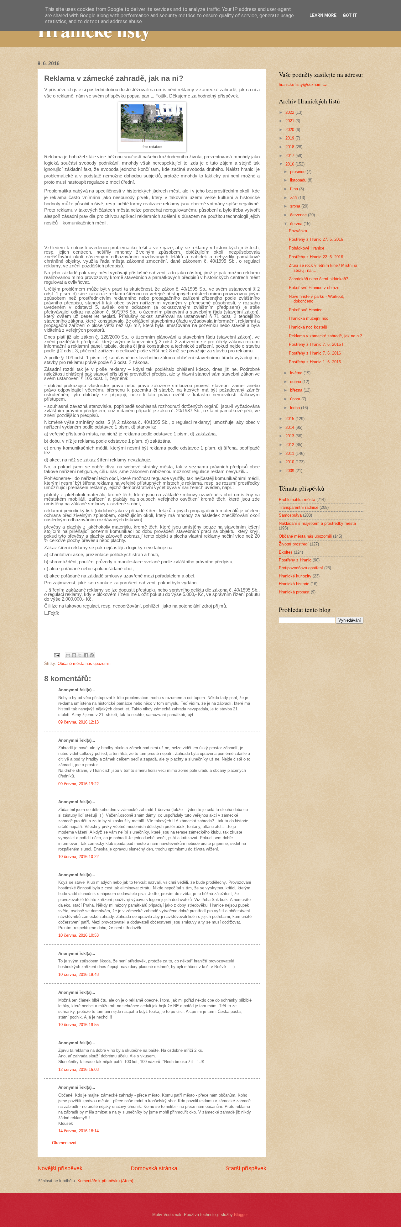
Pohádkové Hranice (306, 248)
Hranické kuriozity (295, 576)
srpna (295, 206)
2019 (290, 138)
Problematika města (297, 499)
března (297, 390)
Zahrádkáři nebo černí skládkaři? (318, 278)
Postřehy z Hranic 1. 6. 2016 (315, 362)
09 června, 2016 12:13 (78, 722)
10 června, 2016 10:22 (78, 856)
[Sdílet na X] (80, 655)
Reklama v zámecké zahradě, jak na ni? (325, 336)
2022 (290, 112)
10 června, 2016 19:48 (78, 974)
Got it (350, 15)
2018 (290, 147)
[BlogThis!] (74, 655)
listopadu (299, 180)
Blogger (240, 1214)
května (297, 373)
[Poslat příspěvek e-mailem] (56, 655)
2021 (290, 120)
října (294, 189)
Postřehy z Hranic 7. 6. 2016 (315, 353)
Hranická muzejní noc (308, 318)
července (299, 215)
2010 (290, 462)
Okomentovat (64, 1142)
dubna (296, 381)
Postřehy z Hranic (295, 560)
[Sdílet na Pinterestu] (92, 655)
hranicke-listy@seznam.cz (303, 84)
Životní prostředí (294, 544)
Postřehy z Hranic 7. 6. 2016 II (317, 344)
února (295, 399)
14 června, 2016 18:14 (78, 1131)
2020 (290, 129)
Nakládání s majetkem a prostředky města (317, 523)
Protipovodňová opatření (301, 568)
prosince (298, 171)
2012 (290, 444)
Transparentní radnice (298, 507)
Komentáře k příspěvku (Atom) (105, 1180)
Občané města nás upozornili (84, 663)
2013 (290, 436)
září (294, 197)
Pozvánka (298, 231)
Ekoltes (286, 552)
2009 (290, 470)
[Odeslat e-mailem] (68, 655)
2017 (290, 155)
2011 (290, 453)
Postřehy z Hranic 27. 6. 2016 (316, 239)
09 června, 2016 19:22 (78, 784)
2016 (290, 164)
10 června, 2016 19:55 (78, 1024)
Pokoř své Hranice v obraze (314, 287)
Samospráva (290, 515)
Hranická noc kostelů (308, 327)
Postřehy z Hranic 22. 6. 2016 (316, 257)
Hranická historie (294, 584)
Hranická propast (294, 592)
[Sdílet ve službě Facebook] (86, 655)
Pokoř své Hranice (305, 310)
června (297, 223)
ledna (295, 407)
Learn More (323, 15)
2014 (290, 427)
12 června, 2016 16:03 (78, 1069)
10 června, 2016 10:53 (78, 935)
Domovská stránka (154, 1168)
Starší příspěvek (246, 1168)
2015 (290, 418)
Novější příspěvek (60, 1168)
